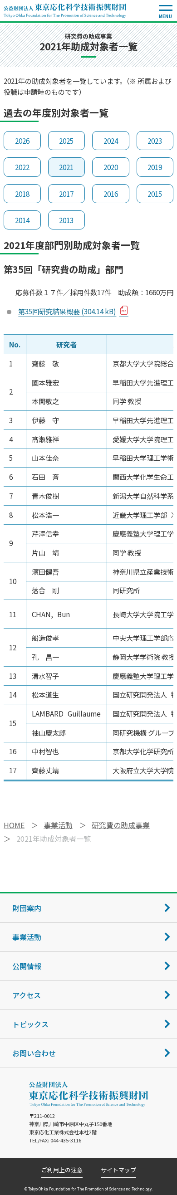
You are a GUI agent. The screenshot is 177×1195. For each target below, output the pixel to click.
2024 (110, 141)
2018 (22, 194)
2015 (155, 194)
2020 (110, 167)
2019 (155, 167)
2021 (66, 167)
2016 (110, 194)
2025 (66, 141)
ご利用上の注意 (62, 1170)
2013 (66, 220)
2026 (22, 141)
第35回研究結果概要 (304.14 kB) (67, 311)
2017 (66, 194)
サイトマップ (118, 1170)
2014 (22, 220)
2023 (155, 141)
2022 (22, 167)
